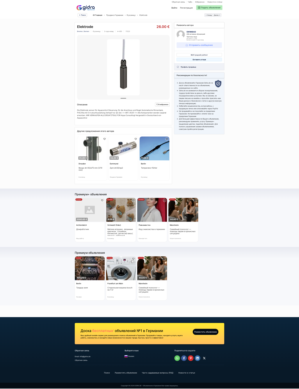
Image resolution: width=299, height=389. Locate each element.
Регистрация (186, 8)
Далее (216, 15)
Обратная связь (178, 2)
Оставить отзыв (199, 60)
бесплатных (103, 331)
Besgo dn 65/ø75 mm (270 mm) (90, 169)
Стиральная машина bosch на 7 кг (119, 289)
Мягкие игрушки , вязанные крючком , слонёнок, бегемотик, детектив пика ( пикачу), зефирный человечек (120, 232)
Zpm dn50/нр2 (116, 168)
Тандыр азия (82, 288)
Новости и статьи (214, 2)
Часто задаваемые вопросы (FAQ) (157, 373)
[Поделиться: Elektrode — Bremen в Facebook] (184, 358)
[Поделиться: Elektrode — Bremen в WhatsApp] (177, 358)
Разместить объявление (205, 332)
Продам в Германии (114, 15)
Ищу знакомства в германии (152, 229)
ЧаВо (190, 2)
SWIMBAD (191, 32)
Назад (209, 15)
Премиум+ (79, 199)
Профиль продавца (188, 67)
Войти (174, 8)
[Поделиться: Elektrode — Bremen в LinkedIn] (197, 358)
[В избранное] (104, 139)
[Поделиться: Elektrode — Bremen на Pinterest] (191, 358)
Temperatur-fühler (149, 168)
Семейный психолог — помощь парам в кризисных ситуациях (183, 231)
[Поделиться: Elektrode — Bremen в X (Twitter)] (204, 358)
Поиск (83, 15)
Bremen (80, 31)
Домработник (82, 229)
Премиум (78, 258)
